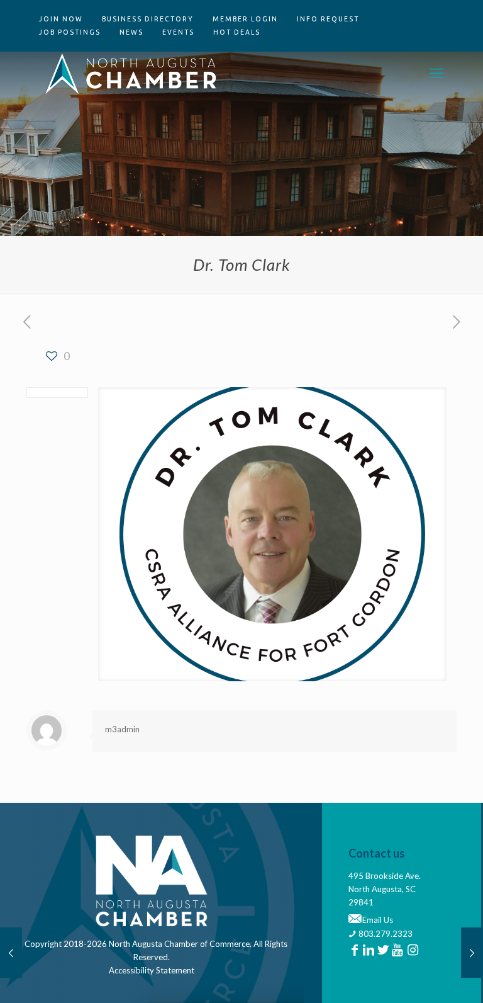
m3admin (122, 729)
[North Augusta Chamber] (131, 73)
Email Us (376, 920)
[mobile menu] (436, 73)
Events (178, 32)
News (131, 32)
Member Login (245, 19)
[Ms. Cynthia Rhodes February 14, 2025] (472, 952)
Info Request (328, 19)
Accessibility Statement (151, 970)
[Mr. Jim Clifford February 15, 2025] (11, 952)
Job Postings (70, 32)
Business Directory (148, 19)
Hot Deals (236, 32)
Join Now (61, 19)
